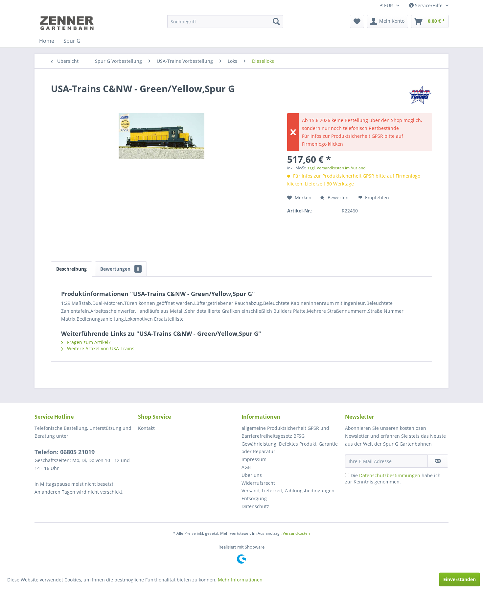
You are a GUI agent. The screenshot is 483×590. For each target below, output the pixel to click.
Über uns (252, 475)
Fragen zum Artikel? (88, 342)
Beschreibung (71, 269)
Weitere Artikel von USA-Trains (100, 348)
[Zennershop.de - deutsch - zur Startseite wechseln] (68, 23)
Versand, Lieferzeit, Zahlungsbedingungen (288, 490)
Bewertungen (119, 269)
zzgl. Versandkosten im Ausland (336, 168)
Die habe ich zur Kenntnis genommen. (393, 478)
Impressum (254, 459)
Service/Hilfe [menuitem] (429, 5)
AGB (246, 467)
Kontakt (146, 428)
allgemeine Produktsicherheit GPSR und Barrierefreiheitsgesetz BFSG (285, 432)
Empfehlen (376, 197)
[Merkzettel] (357, 21)
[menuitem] (225, 21)
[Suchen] (276, 21)
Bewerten (338, 197)
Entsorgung (254, 498)
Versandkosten (296, 533)
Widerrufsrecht (258, 483)
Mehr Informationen (240, 580)
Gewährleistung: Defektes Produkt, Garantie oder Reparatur (290, 448)
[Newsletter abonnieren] (437, 461)
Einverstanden (459, 579)
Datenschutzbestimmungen (389, 475)
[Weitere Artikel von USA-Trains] (420, 95)
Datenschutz (255, 506)
